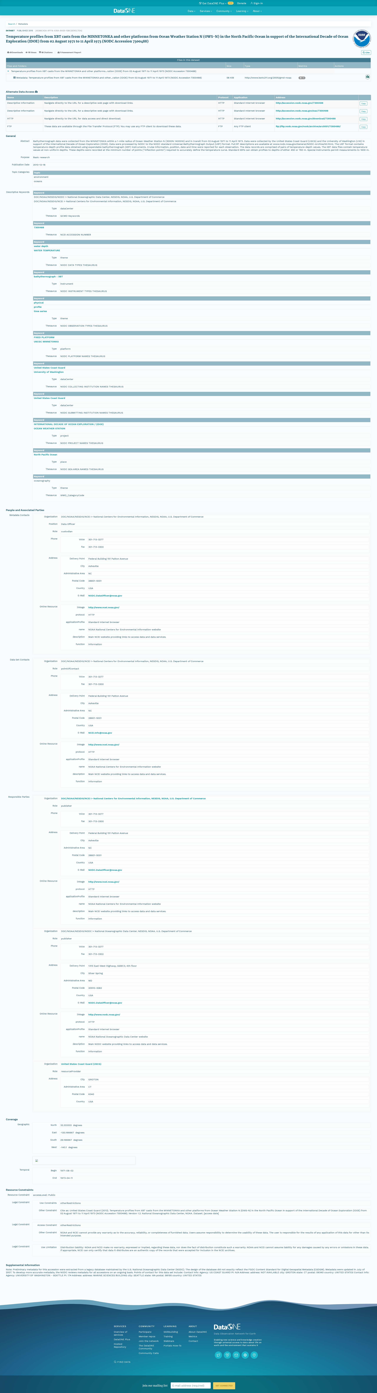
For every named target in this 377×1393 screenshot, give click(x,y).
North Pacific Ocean (45, 454)
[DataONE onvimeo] (227, 1355)
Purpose (25, 157)
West (54, 1147)
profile (38, 307)
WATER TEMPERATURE (47, 250)
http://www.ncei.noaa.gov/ (103, 607)
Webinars (169, 1341)
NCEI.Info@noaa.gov (100, 732)
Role (55, 531)
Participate (145, 1331)
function (80, 644)
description (79, 637)
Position (53, 524)
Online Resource (48, 606)
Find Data (123, 1362)
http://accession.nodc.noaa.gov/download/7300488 (306, 118)
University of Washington (49, 372)
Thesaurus (51, 215)
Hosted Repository (120, 1345)
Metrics (193, 1336)
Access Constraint (47, 1225)
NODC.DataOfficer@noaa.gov (105, 595)
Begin (54, 1170)
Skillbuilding (171, 1331)
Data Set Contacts (19, 659)
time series (40, 311)
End (55, 1178)
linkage (81, 607)
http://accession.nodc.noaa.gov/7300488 (299, 102)
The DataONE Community (146, 1347)
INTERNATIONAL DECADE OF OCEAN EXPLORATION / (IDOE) (69, 424)
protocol (80, 614)
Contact (193, 1341)
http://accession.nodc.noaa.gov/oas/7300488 (302, 110)
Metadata (23, 24)
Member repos (147, 1336)
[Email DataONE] (236, 1355)
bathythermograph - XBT (48, 276)
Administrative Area (74, 573)
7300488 (39, 227)
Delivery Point (77, 558)
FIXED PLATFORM (44, 337)
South (53, 1140)
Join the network (149, 1341)
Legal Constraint (20, 1202)
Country (80, 588)
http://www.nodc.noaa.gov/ (104, 1014)
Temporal (24, 1169)
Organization (50, 516)
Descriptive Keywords (17, 192)
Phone (54, 538)
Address (53, 558)
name (82, 629)
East (54, 1132)
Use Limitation (49, 1247)
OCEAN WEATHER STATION (49, 428)
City (83, 566)
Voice (82, 539)
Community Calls (149, 1353)
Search (11, 24)
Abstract (24, 141)
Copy (363, 103)
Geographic (23, 1124)
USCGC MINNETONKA (46, 341)
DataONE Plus (122, 1339)
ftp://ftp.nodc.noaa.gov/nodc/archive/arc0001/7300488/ (308, 126)
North (54, 1125)
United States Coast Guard (49, 367)
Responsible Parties (18, 797)
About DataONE (198, 1331)
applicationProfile (75, 622)
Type (54, 208)
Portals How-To (172, 1345)
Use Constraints (48, 1203)
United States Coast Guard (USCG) (81, 1064)
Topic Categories (20, 172)
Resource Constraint (18, 1195)
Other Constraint (48, 1210)
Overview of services (120, 1333)
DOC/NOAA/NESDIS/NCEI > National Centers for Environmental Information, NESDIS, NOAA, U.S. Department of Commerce (133, 798)
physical (39, 302)
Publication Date (20, 164)
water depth (41, 246)
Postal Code (78, 580)
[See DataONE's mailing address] (254, 1355)
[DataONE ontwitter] (218, 1355)
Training (168, 1336)
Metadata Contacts (19, 515)
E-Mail (81, 595)
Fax (83, 547)
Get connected (224, 1386)
